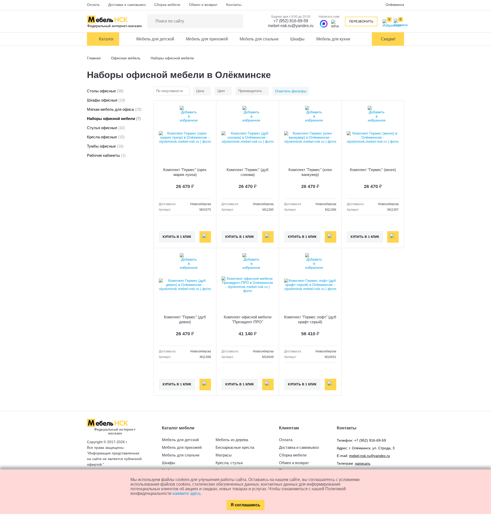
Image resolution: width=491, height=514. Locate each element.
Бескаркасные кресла (235, 447)
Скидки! (388, 39)
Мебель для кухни (333, 39)
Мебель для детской (155, 39)
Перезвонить (361, 21)
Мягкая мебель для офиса (114, 109)
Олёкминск (395, 5)
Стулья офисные (106, 128)
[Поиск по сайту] (237, 21)
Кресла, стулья (229, 463)
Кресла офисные (106, 137)
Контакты (233, 5)
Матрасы (224, 455)
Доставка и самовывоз (127, 5)
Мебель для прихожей (207, 39)
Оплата (93, 5)
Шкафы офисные (106, 100)
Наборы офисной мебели (114, 118)
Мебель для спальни (259, 39)
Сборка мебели (167, 5)
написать (362, 463)
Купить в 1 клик (177, 237)
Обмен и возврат (203, 5)
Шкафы (297, 39)
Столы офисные (105, 91)
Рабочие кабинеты (106, 155)
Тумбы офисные (105, 146)
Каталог (106, 39)
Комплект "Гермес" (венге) (373, 169)
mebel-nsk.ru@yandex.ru (291, 26)
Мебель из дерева (232, 440)
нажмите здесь (186, 493)
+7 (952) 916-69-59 (290, 21)
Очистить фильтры (290, 91)
